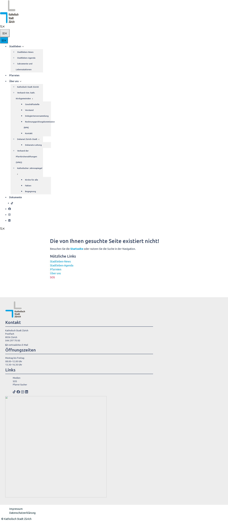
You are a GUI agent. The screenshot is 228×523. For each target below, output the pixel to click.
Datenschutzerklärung (22, 512)
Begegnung (30, 191)
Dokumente (15, 197)
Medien (16, 378)
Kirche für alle (31, 180)
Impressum (16, 508)
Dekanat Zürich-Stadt (27, 139)
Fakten (28, 185)
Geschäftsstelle (32, 104)
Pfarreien (14, 75)
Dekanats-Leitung (33, 145)
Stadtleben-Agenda (26, 58)
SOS (52, 277)
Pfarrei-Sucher (20, 384)
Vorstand (29, 110)
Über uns (14, 81)
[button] (2, 26)
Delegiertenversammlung (37, 116)
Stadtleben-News (25, 52)
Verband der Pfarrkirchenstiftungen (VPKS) (26, 156)
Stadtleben (15, 46)
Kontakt (28, 133)
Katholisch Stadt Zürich (28, 87)
